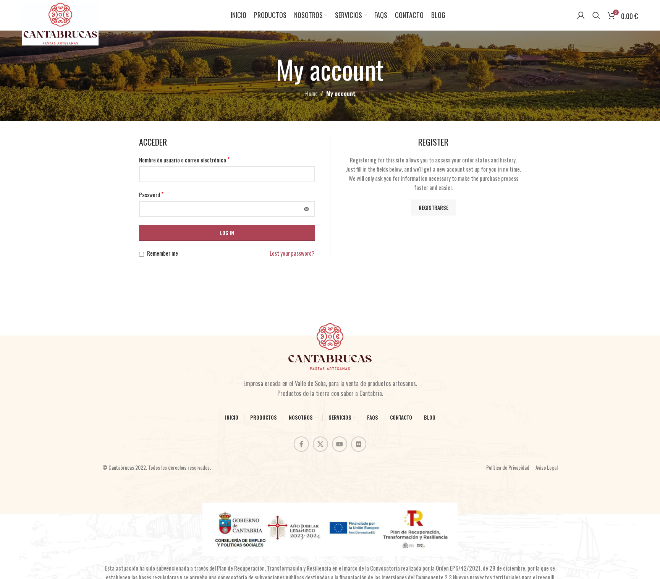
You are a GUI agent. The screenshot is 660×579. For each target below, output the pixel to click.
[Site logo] (60, 22)
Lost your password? (292, 253)
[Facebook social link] (301, 444)
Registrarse (433, 207)
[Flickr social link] (358, 444)
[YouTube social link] (339, 444)
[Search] (596, 15)
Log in (227, 233)
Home (311, 93)
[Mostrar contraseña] (307, 209)
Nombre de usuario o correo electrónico (184, 159)
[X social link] (320, 444)
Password (151, 194)
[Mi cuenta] (581, 15)
